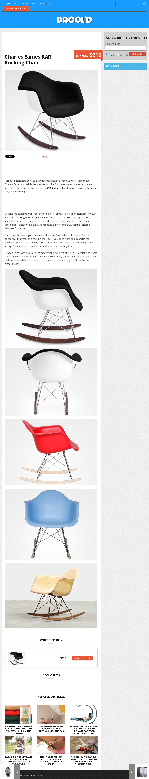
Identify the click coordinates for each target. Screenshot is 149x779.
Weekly (124, 55)
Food (34, 3)
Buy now (88, 55)
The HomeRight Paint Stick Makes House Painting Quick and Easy (51, 728)
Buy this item (82, 658)
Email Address (112, 44)
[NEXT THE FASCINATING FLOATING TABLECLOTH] (139, 771)
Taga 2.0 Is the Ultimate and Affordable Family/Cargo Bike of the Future (18, 760)
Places (51, 3)
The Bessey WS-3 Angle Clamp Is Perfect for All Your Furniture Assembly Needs (83, 760)
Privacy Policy (22, 775)
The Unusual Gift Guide (16, 8)
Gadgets (7, 3)
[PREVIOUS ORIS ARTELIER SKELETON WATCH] (10, 771)
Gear (17, 3)
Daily (111, 55)
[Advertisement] (57, 42)
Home (25, 3)
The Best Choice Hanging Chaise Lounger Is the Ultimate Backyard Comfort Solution (84, 730)
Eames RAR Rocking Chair (52, 188)
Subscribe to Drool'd (35, 775)
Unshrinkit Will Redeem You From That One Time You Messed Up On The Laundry (18, 730)
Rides (42, 3)
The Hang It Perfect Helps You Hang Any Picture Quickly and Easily (51, 760)
